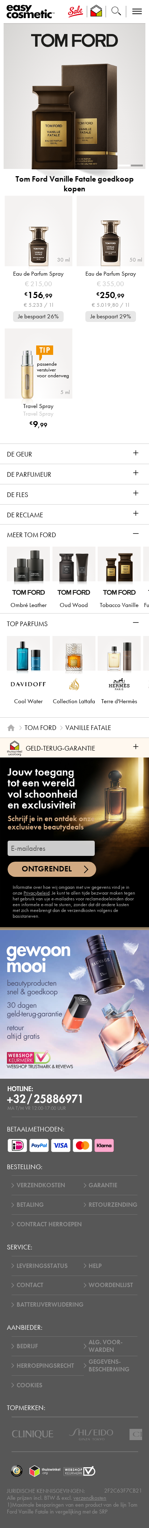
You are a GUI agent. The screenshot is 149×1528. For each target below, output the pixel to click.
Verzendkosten (41, 1185)
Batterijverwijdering (50, 1304)
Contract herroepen (49, 1224)
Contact (30, 1285)
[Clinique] (33, 1434)
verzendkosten (89, 1497)
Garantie (103, 1185)
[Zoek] (116, 11)
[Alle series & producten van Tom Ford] (74, 40)
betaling (30, 1205)
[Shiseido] (91, 1434)
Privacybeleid (37, 893)
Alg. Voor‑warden (106, 1346)
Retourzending (113, 1205)
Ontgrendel (47, 869)
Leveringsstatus (42, 1266)
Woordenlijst (111, 1285)
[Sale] (75, 11)
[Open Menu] (32, 12)
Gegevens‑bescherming (109, 1365)
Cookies (29, 1385)
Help (95, 1266)
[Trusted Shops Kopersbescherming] (16, 1471)
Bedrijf (27, 1346)
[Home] (11, 727)
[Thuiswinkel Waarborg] (45, 1471)
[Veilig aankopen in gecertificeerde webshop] (79, 1471)
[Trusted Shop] (96, 11)
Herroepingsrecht (45, 1366)
